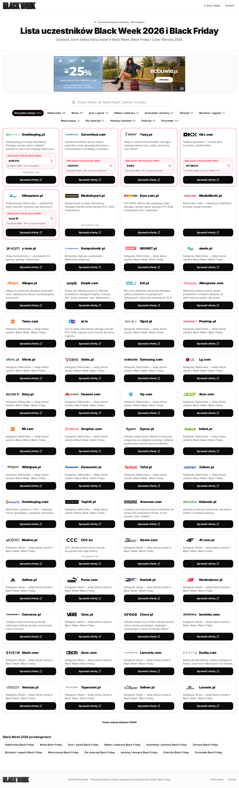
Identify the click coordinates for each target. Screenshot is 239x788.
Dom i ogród (98, 112)
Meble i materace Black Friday (122, 744)
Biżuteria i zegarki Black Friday (23, 752)
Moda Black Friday (51, 744)
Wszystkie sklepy (27, 112)
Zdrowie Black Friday (205, 744)
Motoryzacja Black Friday (63, 752)
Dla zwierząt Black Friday (100, 752)
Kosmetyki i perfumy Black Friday (166, 744)
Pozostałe (169, 120)
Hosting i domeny (122, 120)
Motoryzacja (70, 120)
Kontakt (229, 5)
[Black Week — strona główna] (19, 5)
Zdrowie (186, 112)
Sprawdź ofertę (29, 179)
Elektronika (56, 112)
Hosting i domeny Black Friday (139, 752)
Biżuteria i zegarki (212, 112)
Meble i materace (126, 112)
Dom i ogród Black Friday (83, 744)
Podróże (148, 120)
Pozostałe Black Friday (208, 752)
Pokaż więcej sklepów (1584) (119, 722)
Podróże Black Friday (176, 752)
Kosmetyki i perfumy (159, 112)
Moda (77, 112)
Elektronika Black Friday (19, 744)
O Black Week (212, 5)
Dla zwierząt (95, 120)
